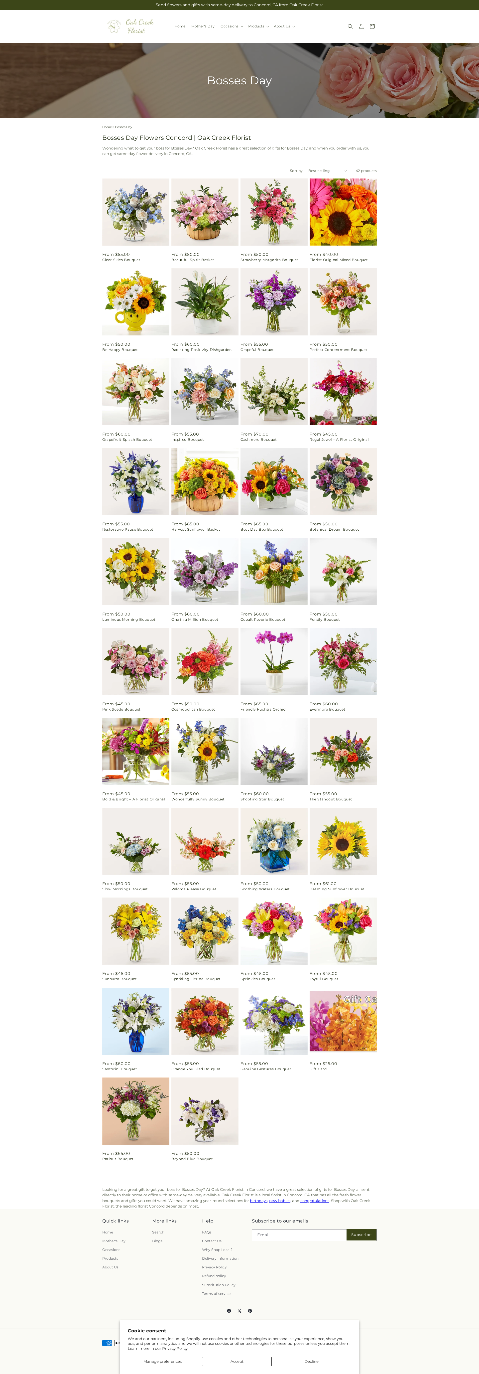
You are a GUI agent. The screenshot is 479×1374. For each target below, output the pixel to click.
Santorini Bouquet (119, 1069)
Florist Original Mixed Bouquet (339, 260)
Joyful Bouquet (324, 979)
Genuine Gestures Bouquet (265, 1069)
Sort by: (296, 170)
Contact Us (212, 1241)
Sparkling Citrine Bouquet (196, 979)
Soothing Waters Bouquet (265, 889)
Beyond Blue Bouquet (192, 1159)
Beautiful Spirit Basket (192, 260)
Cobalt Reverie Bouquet (262, 619)
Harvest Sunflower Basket (195, 529)
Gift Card (318, 1069)
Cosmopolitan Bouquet (193, 709)
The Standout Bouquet (331, 799)
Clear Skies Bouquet (121, 260)
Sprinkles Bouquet (257, 979)
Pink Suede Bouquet (121, 709)
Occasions (111, 1249)
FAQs (207, 1232)
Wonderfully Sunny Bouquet (198, 799)
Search (158, 1232)
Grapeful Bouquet (257, 349)
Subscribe (361, 1234)
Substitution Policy (219, 1284)
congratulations (314, 1200)
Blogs (157, 1241)
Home (107, 127)
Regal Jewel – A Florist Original (339, 439)
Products (110, 1258)
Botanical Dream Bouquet (334, 529)
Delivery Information (220, 1258)
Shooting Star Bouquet (262, 799)
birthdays (258, 1200)
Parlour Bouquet (118, 1159)
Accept (237, 1361)
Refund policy (214, 1276)
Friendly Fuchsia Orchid (263, 709)
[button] (231, 26)
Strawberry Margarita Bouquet (269, 260)
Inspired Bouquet (187, 439)
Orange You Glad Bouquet (196, 1069)
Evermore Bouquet (328, 709)
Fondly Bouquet (325, 619)
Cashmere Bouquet (258, 439)
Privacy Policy (175, 1348)
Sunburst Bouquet (119, 979)
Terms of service (216, 1293)
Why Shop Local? (217, 1249)
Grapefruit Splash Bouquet (127, 439)
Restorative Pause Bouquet (127, 529)
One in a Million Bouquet (194, 619)
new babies (279, 1200)
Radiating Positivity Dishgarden (201, 349)
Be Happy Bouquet (120, 349)
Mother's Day (113, 1241)
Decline (312, 1361)
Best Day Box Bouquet (261, 529)
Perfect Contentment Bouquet (338, 349)
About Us (110, 1267)
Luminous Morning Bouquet (128, 619)
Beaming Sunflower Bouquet (337, 889)
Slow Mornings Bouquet (125, 889)
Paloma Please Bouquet (194, 889)
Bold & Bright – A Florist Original (133, 799)
